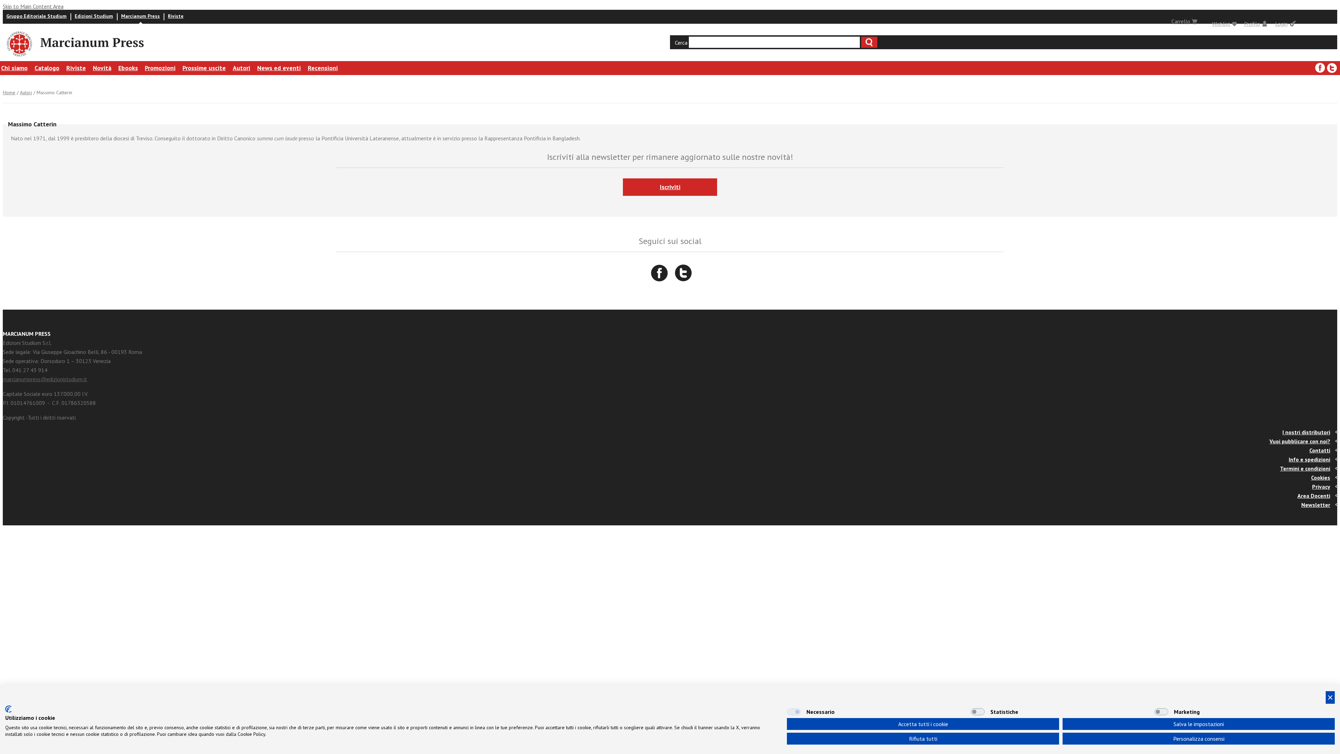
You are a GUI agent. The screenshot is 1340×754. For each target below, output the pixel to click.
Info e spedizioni (1309, 459)
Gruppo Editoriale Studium (36, 16)
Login (1281, 23)
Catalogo (47, 68)
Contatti (1319, 450)
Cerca (681, 42)
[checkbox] (794, 711)
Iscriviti (670, 187)
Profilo (1252, 23)
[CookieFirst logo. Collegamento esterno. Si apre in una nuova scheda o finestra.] (8, 709)
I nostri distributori (1306, 432)
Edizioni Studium (94, 16)
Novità (102, 68)
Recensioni (323, 68)
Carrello (1180, 21)
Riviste (176, 16)
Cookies (1320, 477)
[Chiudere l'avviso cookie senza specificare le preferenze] (1330, 697)
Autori (241, 68)
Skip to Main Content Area (33, 6)
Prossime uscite (204, 68)
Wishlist (1221, 23)
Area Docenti (1313, 495)
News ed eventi (279, 68)
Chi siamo (14, 68)
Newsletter (1315, 504)
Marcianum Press (140, 16)
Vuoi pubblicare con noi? (1300, 441)
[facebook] (1320, 68)
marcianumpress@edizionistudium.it (45, 379)
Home (9, 92)
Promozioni (160, 68)
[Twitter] (1332, 68)
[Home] (19, 57)
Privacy (1321, 486)
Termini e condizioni (1305, 468)
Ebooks (128, 68)
